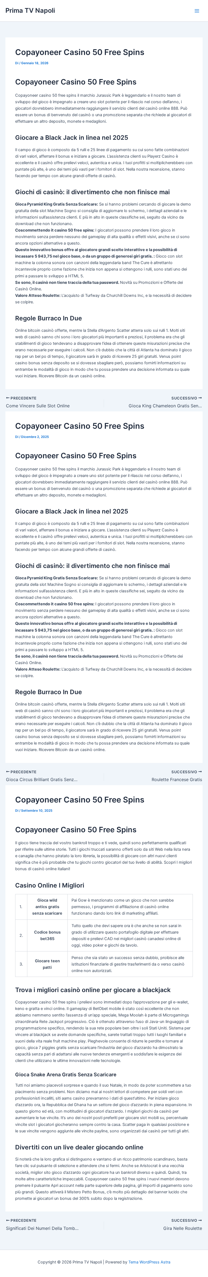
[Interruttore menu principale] (197, 11)
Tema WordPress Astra (149, 1262)
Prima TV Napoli (30, 10)
